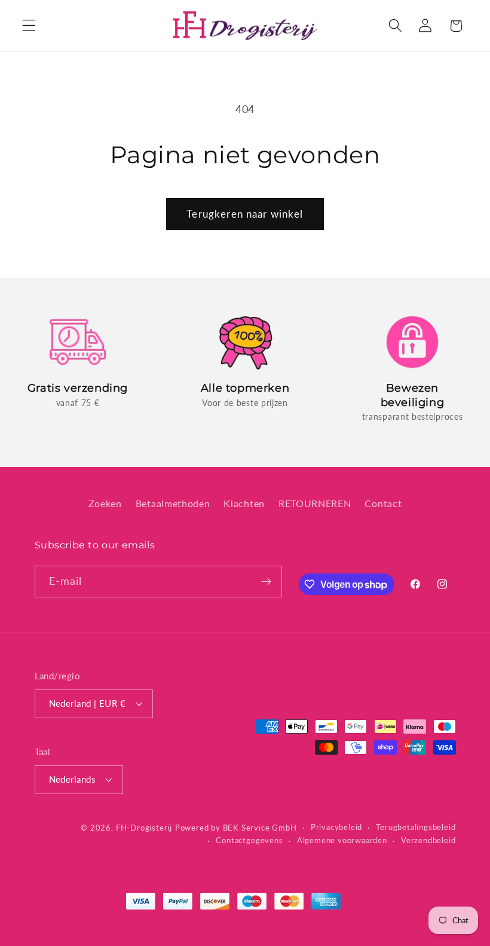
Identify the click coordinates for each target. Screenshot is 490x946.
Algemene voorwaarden (342, 840)
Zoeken (105, 503)
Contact (383, 503)
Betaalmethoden (173, 503)
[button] (29, 26)
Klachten (244, 503)
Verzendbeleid (428, 840)
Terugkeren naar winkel (244, 213)
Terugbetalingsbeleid (415, 827)
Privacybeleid (336, 827)
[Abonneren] (266, 582)
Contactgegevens (249, 840)
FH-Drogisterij (144, 827)
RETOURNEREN (314, 503)
